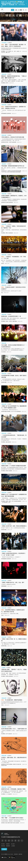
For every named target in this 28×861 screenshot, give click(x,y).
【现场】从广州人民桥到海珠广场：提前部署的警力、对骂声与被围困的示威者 (13, 407)
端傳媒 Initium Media (8, 854)
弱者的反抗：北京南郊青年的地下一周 (11, 316)
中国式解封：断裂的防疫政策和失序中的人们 (12, 166)
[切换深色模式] (21, 10)
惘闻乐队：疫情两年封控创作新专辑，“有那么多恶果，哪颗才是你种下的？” (13, 77)
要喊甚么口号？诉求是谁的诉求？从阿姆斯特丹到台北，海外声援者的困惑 (13, 495)
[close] (26, 4)
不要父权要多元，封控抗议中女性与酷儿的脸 (12, 137)
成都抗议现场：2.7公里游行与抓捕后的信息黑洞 (13, 465)
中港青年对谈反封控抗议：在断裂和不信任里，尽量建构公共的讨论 (13, 107)
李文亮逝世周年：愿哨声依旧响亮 (11, 700)
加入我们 (13, 843)
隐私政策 (16, 854)
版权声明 (8, 845)
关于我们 (3, 843)
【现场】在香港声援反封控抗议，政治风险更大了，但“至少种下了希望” (13, 554)
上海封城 (3, 667)
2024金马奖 (4, 42)
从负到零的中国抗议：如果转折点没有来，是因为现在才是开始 (12, 610)
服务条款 (20, 854)
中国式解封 (4, 163)
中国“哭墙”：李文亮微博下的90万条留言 (12, 818)
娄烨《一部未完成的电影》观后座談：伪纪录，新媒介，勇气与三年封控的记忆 (13, 45)
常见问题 (3, 845)
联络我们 (8, 843)
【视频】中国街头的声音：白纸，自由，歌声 (12, 582)
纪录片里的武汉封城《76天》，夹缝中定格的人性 (14, 728)
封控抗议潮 (4, 74)
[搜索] (23, 10)
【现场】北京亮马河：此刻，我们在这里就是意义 (13, 526)
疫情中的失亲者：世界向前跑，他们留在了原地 (13, 789)
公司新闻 (13, 845)
